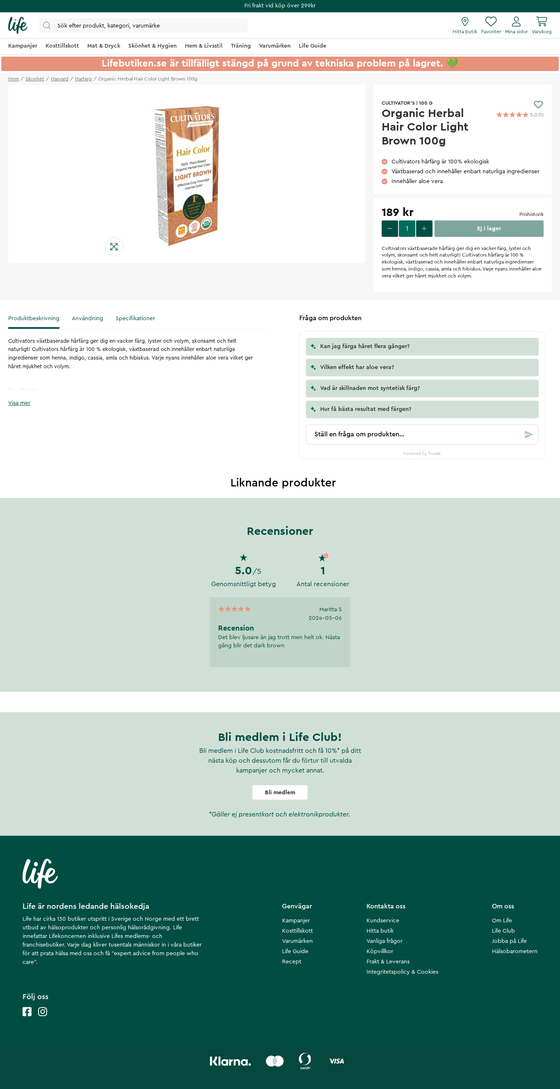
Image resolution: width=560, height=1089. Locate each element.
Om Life (502, 921)
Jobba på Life (509, 941)
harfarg (83, 78)
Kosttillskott (297, 931)
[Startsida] (17, 25)
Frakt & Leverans (388, 962)
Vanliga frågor (385, 941)
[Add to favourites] (538, 104)
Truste (434, 454)
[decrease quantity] (390, 228)
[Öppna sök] (143, 25)
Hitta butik (380, 931)
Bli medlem (280, 793)
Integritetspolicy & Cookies (402, 972)
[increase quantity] (424, 228)
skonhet (34, 78)
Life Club (503, 931)
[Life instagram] (42, 1019)
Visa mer (19, 403)
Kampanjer (296, 921)
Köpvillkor (380, 951)
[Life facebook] (27, 1019)
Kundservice (383, 921)
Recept (291, 962)
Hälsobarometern (514, 951)
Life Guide (295, 951)
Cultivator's (398, 103)
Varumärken (297, 941)
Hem (13, 78)
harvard (59, 78)
